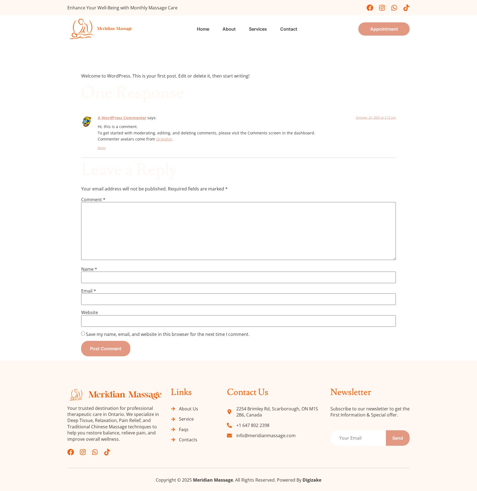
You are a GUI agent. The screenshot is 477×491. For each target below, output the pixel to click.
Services (258, 29)
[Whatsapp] (394, 7)
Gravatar (164, 139)
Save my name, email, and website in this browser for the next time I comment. (168, 334)
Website (89, 312)
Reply (102, 148)
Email (88, 291)
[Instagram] (382, 7)
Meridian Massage (213, 480)
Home (203, 29)
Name (89, 269)
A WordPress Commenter (122, 117)
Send (397, 438)
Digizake (312, 480)
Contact (288, 29)
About (229, 29)
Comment (93, 199)
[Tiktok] (406, 7)
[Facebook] (370, 7)
